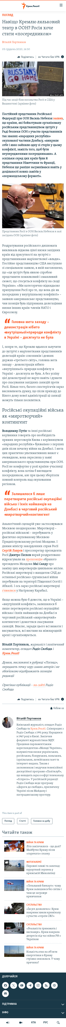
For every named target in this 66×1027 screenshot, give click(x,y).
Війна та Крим (35, 842)
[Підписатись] (5, 993)
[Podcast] (54, 985)
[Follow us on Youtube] (21, 985)
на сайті (39, 685)
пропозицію (34, 559)
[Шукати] (58, 1022)
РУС (45, 1022)
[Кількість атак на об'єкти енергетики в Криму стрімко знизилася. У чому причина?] (14, 951)
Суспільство (34, 905)
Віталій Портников (14, 42)
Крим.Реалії (38, 728)
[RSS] (46, 985)
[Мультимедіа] (20, 1022)
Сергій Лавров (12, 550)
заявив (58, 118)
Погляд (7, 15)
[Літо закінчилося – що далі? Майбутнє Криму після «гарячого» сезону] (14, 846)
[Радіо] (7, 1022)
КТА (33, 1022)
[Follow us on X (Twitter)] (13, 985)
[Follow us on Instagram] (38, 985)
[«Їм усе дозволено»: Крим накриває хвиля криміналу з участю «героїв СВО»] (14, 908)
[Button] (25, 57)
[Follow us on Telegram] (30, 985)
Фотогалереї (33, 862)
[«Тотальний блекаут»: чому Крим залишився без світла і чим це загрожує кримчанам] (14, 885)
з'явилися (9, 590)
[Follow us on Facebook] (5, 985)
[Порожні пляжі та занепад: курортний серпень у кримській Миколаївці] (14, 865)
